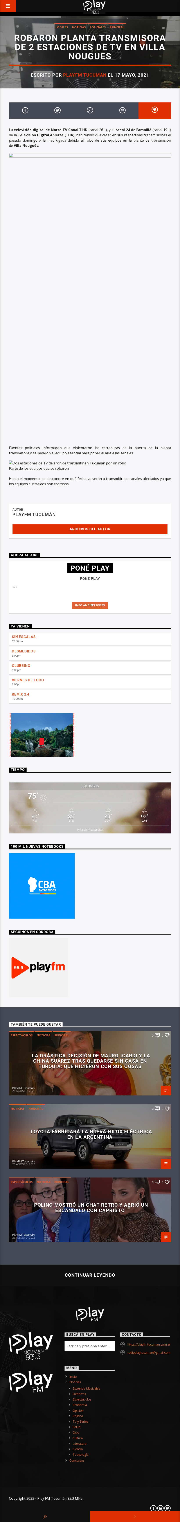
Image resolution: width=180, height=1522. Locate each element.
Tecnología (80, 1454)
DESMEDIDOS (24, 651)
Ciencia (78, 1449)
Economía (80, 1405)
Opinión (78, 1410)
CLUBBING (21, 666)
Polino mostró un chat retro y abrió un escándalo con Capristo (91, 1207)
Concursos (77, 1460)
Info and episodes (90, 605)
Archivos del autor (90, 529)
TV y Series (80, 1421)
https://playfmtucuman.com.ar (149, 1344)
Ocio (76, 1432)
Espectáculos (22, 1035)
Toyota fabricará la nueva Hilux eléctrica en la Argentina (91, 1134)
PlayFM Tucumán (84, 75)
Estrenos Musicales (86, 1388)
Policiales (98, 27)
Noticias (79, 27)
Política (78, 1416)
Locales (62, 27)
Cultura (78, 1438)
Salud (76, 1427)
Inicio (73, 1376)
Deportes (79, 1394)
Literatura (79, 1443)
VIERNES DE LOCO (28, 680)
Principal (117, 27)
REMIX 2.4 (20, 694)
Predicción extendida (90, 829)
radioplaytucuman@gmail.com (149, 1352)
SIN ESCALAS (24, 637)
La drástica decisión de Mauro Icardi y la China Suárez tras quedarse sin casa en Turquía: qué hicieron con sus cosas (91, 1061)
